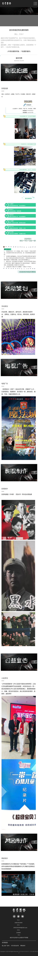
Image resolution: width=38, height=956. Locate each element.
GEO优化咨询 (15, 945)
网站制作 (22, 945)
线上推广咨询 (5, 945)
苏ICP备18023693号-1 (24, 951)
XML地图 (32, 951)
